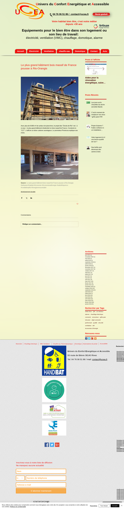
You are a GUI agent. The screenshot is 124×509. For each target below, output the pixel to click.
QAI (94, 311)
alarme (87, 314)
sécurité (100, 323)
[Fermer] (122, 505)
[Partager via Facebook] (22, 198)
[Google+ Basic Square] (92, 338)
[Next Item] (103, 68)
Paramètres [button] (93, 506)
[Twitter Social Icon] (52, 445)
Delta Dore (88, 311)
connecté (88, 317)
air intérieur (99, 311)
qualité (95, 323)
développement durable (28, 191)
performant (88, 323)
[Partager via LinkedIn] (31, 198)
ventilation (88, 325)
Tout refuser (104, 506)
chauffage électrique (97, 314)
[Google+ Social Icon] (57, 445)
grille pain (103, 317)
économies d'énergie (91, 328)
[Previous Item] (88, 68)
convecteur (95, 317)
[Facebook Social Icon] (47, 445)
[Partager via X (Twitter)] (26, 198)
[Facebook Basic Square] (86, 338)
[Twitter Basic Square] (89, 338)
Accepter (115, 506)
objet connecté (96, 320)
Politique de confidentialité (18, 507)
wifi (93, 325)
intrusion (87, 320)
